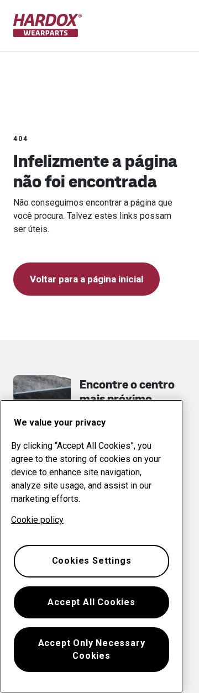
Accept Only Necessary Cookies (91, 649)
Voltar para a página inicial (86, 279)
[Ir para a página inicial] (47, 25)
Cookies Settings (92, 560)
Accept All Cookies (91, 602)
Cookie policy (37, 519)
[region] (91, 546)
